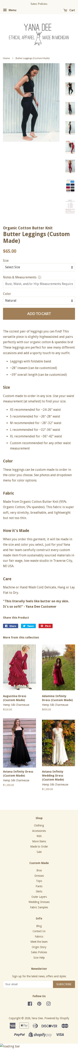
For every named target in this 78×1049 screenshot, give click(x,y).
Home (6, 58)
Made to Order (39, 846)
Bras (39, 870)
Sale (39, 851)
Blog (39, 926)
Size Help (39, 957)
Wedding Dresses (39, 902)
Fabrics (39, 936)
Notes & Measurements (19, 277)
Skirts (39, 891)
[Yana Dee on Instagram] (48, 1004)
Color (7, 294)
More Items (39, 841)
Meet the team (39, 941)
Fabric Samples (39, 907)
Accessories (39, 830)
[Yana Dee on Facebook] (30, 1004)
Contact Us (39, 931)
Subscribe (64, 984)
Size (6, 260)
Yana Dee (37, 1018)
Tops (39, 880)
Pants (39, 886)
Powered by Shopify (56, 1018)
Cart (72, 10)
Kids (39, 836)
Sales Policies (39, 952)
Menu (12, 10)
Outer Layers (39, 896)
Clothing (39, 825)
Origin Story (39, 947)
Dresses (39, 875)
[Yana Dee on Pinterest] (39, 1004)
